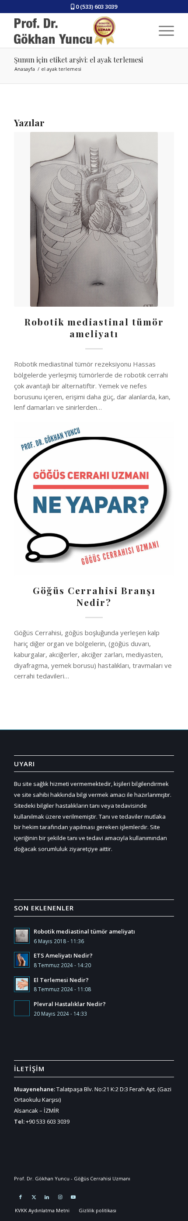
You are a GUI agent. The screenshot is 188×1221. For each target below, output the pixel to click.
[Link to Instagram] (59, 1197)
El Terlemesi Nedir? (61, 980)
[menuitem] (162, 30)
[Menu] (162, 30)
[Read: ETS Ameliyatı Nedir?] (22, 960)
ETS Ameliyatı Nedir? (63, 955)
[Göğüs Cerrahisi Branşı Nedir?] (94, 498)
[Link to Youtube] (73, 1197)
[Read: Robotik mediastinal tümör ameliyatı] (22, 936)
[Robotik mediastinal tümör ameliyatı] (94, 219)
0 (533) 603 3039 (96, 6)
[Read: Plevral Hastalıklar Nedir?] (22, 1008)
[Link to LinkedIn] (46, 1197)
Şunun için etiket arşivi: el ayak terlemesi (78, 59)
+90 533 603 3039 (48, 1121)
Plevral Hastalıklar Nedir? (70, 1004)
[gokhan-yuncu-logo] (70, 30)
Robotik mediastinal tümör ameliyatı (94, 327)
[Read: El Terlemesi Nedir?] (22, 984)
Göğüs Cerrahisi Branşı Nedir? (94, 596)
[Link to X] (33, 1197)
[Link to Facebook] (20, 1197)
